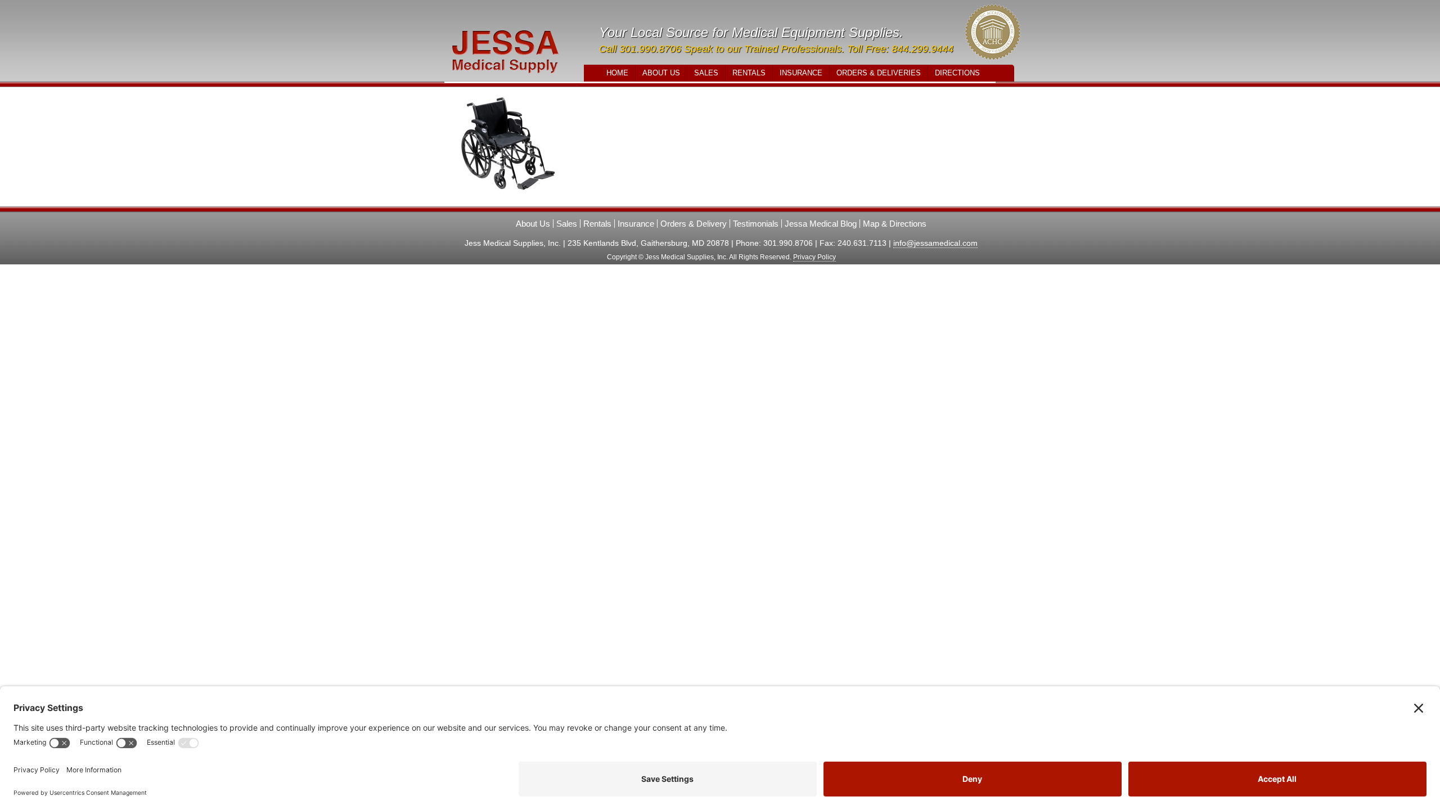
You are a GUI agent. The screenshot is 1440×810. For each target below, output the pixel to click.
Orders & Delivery (693, 223)
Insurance (801, 73)
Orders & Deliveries (878, 73)
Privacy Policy (814, 257)
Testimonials (755, 223)
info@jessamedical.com (935, 243)
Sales (706, 73)
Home (617, 73)
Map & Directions (894, 223)
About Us (661, 73)
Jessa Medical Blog (821, 223)
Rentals (749, 73)
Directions (957, 73)
